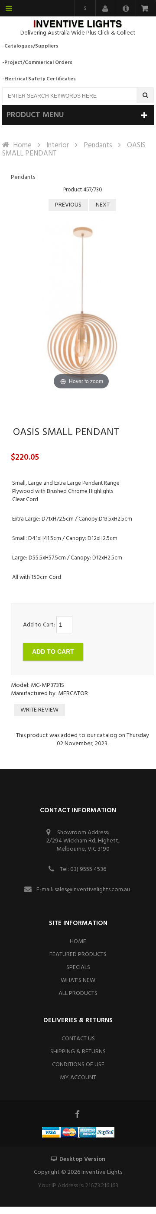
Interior (57, 145)
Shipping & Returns (78, 1052)
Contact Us (78, 1039)
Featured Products (78, 955)
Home (22, 145)
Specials (78, 967)
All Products (78, 993)
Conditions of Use (78, 1065)
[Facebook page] (78, 1114)
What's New (78, 980)
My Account (78, 1078)
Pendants (98, 145)
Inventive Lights (101, 1172)
